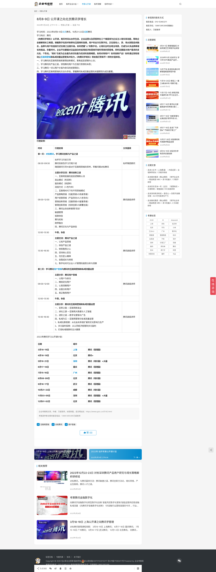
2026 (151, 220)
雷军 (163, 254)
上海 (75, 349)
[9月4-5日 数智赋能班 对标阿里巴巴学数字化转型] (152, 48)
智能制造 (163, 235)
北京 (64, 32)
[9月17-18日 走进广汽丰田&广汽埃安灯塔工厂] (152, 130)
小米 (174, 227)
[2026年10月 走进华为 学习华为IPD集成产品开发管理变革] (152, 60)
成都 (86, 32)
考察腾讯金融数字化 (81, 497)
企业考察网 (139, 561)
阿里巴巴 (152, 254)
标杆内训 (108, 4)
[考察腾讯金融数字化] (52, 505)
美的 (151, 246)
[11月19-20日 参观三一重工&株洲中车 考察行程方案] (152, 83)
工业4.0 (151, 231)
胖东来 (163, 246)
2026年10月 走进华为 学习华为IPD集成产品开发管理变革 (169, 59)
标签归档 (49, 557)
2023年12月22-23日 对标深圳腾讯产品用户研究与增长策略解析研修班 (104, 474)
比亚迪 (151, 239)
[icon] (179, 560)
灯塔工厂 (163, 243)
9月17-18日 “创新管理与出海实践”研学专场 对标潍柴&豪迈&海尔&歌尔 (169, 118)
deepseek (174, 220)
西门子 (163, 250)
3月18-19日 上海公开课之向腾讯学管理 (92, 521)
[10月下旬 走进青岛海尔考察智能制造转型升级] (152, 72)
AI (163, 220)
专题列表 (59, 557)
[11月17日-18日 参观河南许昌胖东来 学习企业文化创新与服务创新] (152, 95)
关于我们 (77, 557)
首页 (61, 4)
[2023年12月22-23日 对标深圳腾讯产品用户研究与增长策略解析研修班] (52, 480)
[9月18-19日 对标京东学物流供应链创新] (152, 154)
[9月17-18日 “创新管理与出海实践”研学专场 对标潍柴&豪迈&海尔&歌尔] (152, 119)
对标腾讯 (50, 154)
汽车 (163, 239)
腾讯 (174, 246)
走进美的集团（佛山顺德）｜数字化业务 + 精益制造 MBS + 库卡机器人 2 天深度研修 (163, 203)
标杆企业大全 (71, 4)
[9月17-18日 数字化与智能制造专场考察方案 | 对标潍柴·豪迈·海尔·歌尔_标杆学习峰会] (152, 107)
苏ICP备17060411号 (116, 561)
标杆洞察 (97, 4)
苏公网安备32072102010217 (95, 561)
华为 (163, 227)
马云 (174, 254)
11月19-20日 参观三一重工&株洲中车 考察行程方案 (169, 83)
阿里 (174, 250)
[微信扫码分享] (50, 568)
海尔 (174, 239)
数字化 (174, 231)
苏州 (151, 250)
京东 (163, 224)
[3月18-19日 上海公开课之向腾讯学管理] (52, 529)
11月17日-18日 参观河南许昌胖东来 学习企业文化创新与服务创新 (170, 94)
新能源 (151, 235)
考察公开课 (86, 4)
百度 (174, 243)
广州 (75, 372)
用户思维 (58, 269)
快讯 (68, 557)
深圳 (75, 361)
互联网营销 (46, 57)
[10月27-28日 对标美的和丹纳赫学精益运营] (152, 142)
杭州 (174, 235)
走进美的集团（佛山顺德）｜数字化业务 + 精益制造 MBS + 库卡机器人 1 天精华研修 (163, 179)
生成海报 (43, 568)
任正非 (174, 224)
